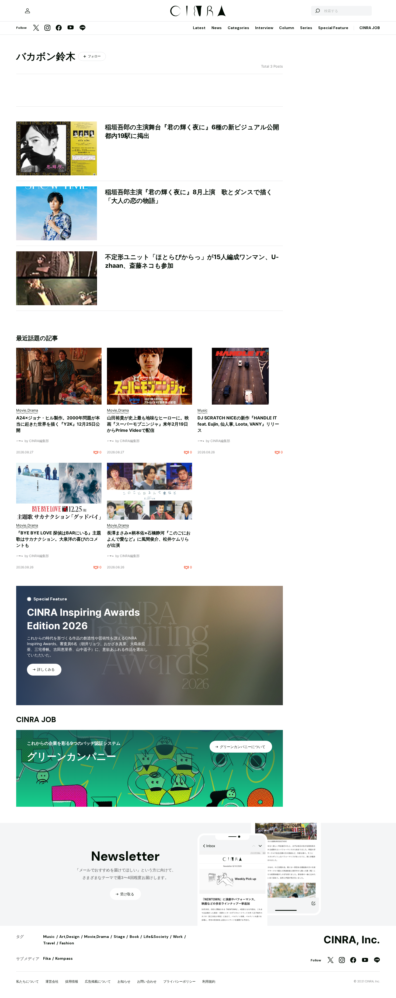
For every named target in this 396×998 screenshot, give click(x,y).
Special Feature (333, 27)
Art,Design (69, 936)
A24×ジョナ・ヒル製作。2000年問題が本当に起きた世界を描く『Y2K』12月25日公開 (58, 424)
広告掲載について (98, 981)
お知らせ (123, 981)
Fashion (67, 943)
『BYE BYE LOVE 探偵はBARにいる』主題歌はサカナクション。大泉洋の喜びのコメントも (58, 539)
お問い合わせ (147, 981)
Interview (264, 27)
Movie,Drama (96, 936)
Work (178, 936)
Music (49, 936)
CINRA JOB (369, 27)
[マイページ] (27, 11)
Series (306, 27)
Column (286, 27)
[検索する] (317, 11)
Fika (47, 958)
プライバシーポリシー (179, 981)
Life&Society (156, 936)
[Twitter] (36, 28)
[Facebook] (59, 28)
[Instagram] (47, 28)
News (216, 27)
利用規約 (208, 981)
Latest (199, 27)
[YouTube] (70, 28)
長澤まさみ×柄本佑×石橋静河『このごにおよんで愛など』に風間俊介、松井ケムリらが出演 (148, 539)
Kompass (64, 958)
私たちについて (27, 981)
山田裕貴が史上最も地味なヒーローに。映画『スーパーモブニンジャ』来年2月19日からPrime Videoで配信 (148, 424)
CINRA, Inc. (352, 940)
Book (134, 936)
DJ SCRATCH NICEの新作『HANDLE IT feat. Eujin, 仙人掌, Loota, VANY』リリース (238, 424)
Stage (119, 936)
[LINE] (82, 28)
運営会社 (52, 981)
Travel (49, 943)
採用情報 (71, 981)
